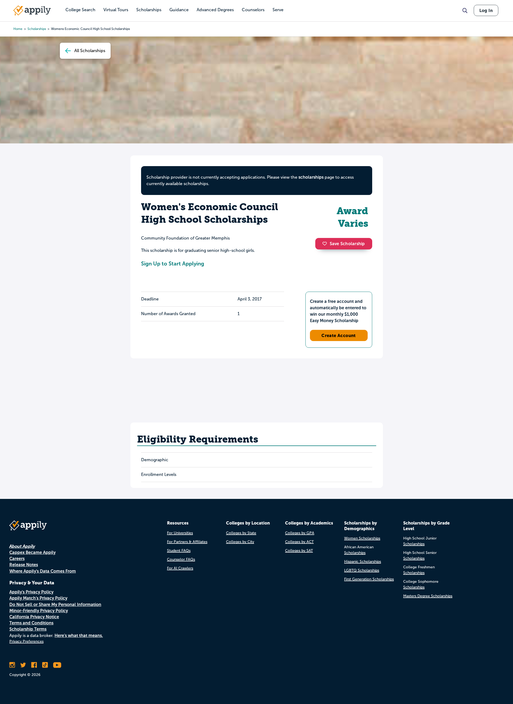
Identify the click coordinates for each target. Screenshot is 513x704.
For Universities (180, 533)
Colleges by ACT (299, 542)
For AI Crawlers (180, 568)
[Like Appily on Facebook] (34, 665)
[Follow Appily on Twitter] (23, 665)
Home (17, 29)
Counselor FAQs (181, 559)
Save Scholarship (347, 243)
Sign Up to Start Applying (172, 264)
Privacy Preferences (26, 641)
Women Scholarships (362, 538)
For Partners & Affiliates (187, 542)
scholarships (37, 29)
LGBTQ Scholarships (361, 570)
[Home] (32, 10)
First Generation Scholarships (369, 579)
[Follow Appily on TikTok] (45, 665)
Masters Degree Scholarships (427, 596)
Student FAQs (179, 551)
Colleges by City (240, 542)
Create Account (338, 335)
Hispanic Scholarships (362, 562)
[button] (325, 243)
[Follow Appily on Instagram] (12, 665)
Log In (486, 10)
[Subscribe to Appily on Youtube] (57, 665)
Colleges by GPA (299, 533)
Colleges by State (241, 533)
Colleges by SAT (299, 551)
